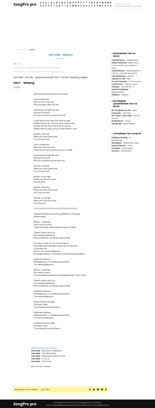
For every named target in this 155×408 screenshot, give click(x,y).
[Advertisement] (77, 27)
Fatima (128, 121)
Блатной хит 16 (127, 86)
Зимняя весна (132, 60)
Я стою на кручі (134, 81)
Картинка (127, 113)
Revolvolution (126, 151)
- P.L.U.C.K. (40, 358)
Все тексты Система (40, 366)
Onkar (130, 145)
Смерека (124, 94)
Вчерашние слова (131, 143)
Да (42, 389)
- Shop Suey (41, 361)
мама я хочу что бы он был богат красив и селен (125, 65)
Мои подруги (127, 148)
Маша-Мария (129, 123)
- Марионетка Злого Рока (48, 356)
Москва (130, 76)
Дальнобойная (118, 92)
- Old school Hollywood (46, 350)
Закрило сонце (131, 84)
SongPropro (24, 4)
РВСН (129, 78)
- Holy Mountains (43, 353)
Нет (48, 389)
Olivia (134, 110)
